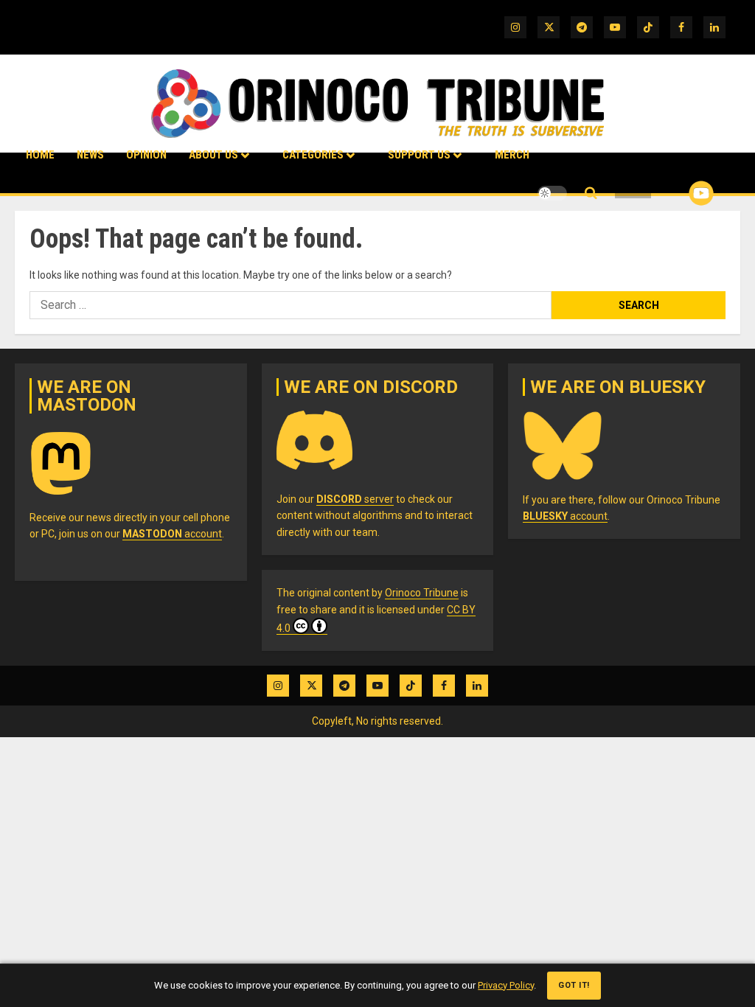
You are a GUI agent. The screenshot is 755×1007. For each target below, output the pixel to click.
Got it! (574, 985)
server (355, 499)
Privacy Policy (506, 985)
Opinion (146, 154)
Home (40, 154)
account (172, 534)
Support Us (419, 154)
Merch (512, 154)
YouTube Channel (677, 193)
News (90, 154)
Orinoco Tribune (422, 593)
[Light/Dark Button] (552, 193)
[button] (591, 193)
